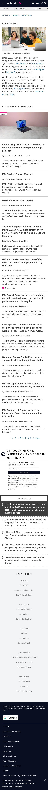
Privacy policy (8, 746)
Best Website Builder (24, 595)
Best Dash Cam (24, 681)
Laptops (15, 15)
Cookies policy (8, 751)
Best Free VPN (24, 585)
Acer (36, 69)
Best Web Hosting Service (24, 590)
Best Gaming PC (24, 614)
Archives (36, 438)
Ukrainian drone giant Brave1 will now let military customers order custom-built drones (24, 560)
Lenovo (23, 69)
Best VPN (24, 580)
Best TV (24, 633)
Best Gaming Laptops (24, 609)
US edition (19, 783)
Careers (5, 771)
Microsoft (10, 72)
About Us (6, 727)
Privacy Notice (16, 480)
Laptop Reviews (26, 15)
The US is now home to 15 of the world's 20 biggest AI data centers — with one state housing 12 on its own (25, 523)
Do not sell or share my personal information (19, 776)
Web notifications (9, 761)
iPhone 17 (37, 9)
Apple (41, 69)
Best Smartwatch (24, 643)
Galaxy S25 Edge (20, 9)
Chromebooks (37, 63)
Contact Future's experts (12, 732)
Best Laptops (24, 604)
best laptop (19, 88)
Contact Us (7, 736)
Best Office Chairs (24, 667)
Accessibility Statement (11, 766)
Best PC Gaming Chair (24, 619)
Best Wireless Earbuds (24, 662)
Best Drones (24, 686)
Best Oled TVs (24, 638)
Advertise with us (9, 756)
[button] (45, 3)
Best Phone (24, 628)
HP (17, 69)
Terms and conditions (11, 741)
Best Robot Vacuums (24, 691)
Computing (6, 15)
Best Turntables (24, 652)
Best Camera (24, 676)
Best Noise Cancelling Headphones (24, 657)
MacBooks (21, 63)
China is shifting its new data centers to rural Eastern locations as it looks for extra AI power (25, 535)
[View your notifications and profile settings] (33, 3)
